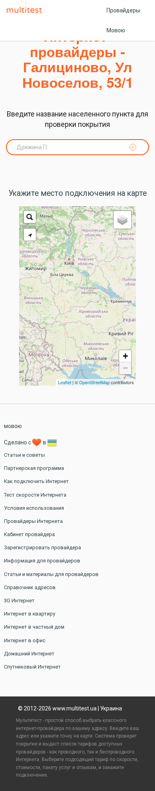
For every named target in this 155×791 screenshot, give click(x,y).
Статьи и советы (24, 455)
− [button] (125, 368)
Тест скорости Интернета (35, 495)
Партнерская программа (34, 468)
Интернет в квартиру (29, 614)
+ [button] (125, 356)
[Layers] (122, 220)
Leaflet (64, 382)
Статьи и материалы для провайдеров (51, 574)
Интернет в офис (24, 640)
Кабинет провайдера (29, 534)
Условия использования (34, 508)
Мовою (116, 30)
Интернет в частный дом (34, 627)
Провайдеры (123, 10)
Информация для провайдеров (42, 561)
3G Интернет (19, 601)
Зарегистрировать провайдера (42, 547)
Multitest (26, 10)
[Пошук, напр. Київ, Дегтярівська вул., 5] (30, 217)
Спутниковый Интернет (32, 667)
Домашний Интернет (29, 654)
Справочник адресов (30, 587)
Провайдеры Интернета (33, 521)
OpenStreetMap (94, 382)
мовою (13, 426)
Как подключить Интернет (36, 481)
